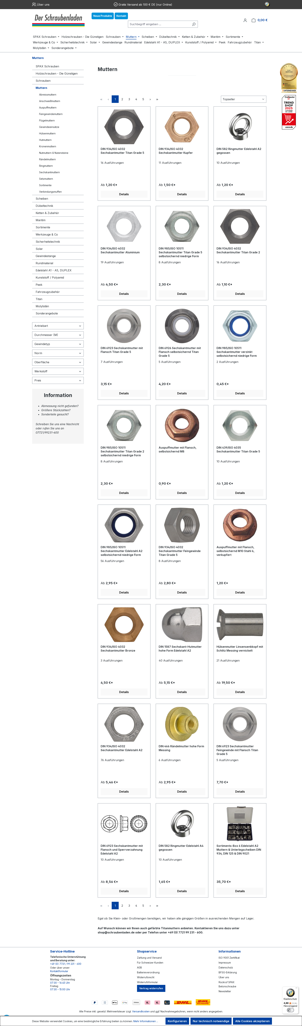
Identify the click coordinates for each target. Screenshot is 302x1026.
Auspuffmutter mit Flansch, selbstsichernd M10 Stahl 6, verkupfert (235, 551)
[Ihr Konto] (245, 20)
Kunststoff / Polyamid (50, 277)
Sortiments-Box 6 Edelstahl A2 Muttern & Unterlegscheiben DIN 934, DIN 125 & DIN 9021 (239, 849)
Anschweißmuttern (49, 101)
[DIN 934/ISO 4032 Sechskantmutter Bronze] (124, 624)
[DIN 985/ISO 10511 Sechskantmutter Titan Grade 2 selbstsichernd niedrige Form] (124, 425)
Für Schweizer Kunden (150, 962)
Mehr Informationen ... (145, 1021)
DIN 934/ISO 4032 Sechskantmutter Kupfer (176, 150)
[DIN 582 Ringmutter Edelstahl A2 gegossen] (240, 126)
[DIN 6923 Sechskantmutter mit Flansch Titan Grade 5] (124, 325)
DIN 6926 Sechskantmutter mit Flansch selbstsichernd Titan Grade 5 (180, 351)
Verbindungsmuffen (50, 191)
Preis (37, 380)
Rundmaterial (44, 263)
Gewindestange (46, 256)
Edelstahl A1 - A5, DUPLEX (53, 270)
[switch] (290, 1010)
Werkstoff (40, 371)
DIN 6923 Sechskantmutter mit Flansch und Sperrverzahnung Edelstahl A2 (122, 849)
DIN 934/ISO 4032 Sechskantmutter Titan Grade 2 (238, 250)
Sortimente (45, 185)
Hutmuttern (45, 139)
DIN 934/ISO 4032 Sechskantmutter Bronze (118, 648)
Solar (39, 249)
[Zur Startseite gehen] (58, 20)
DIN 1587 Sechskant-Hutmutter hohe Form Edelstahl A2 (180, 648)
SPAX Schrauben (47, 66)
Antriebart (41, 326)
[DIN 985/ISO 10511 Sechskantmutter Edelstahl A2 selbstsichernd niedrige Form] (124, 525)
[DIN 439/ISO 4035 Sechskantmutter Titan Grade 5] (240, 425)
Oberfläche (41, 362)
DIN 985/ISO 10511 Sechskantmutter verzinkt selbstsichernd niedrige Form (237, 351)
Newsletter (225, 991)
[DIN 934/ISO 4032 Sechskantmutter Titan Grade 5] (124, 126)
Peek (39, 284)
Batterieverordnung (148, 972)
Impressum (225, 962)
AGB (139, 967)
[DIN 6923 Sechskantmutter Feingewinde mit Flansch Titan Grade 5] (240, 724)
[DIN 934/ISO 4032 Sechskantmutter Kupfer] (182, 126)
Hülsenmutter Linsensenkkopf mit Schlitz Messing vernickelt (240, 648)
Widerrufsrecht (145, 977)
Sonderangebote (47, 313)
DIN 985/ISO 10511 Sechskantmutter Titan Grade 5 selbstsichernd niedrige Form (180, 252)
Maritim (40, 220)
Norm (38, 353)
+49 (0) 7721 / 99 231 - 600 (65, 963)
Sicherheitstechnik (48, 241)
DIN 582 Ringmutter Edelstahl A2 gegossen (239, 150)
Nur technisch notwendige (211, 1021)
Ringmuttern (46, 165)
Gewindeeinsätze (49, 126)
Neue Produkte (102, 15)
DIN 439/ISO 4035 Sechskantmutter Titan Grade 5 (238, 449)
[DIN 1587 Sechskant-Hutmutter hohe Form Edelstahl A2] (182, 624)
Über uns (43, 4)
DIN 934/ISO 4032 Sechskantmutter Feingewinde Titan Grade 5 (180, 551)
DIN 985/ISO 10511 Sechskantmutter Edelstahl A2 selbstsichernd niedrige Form (121, 551)
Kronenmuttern (47, 146)
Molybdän (42, 306)
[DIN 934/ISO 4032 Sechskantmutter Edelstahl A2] (124, 724)
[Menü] (296, 989)
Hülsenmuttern (47, 133)
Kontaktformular (59, 971)
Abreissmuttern (47, 94)
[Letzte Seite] (157, 99)
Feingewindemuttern (51, 114)
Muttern (41, 88)
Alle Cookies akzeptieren (252, 1021)
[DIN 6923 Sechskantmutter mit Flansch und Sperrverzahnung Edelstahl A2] (124, 823)
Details (124, 194)
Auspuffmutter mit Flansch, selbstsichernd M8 (177, 449)
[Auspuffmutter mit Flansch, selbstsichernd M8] (182, 425)
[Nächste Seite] (150, 99)
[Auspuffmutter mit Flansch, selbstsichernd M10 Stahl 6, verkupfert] (240, 525)
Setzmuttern (46, 178)
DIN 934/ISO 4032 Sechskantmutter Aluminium (120, 250)
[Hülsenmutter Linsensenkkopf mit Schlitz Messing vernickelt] (240, 624)
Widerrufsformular (147, 982)
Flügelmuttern (47, 120)
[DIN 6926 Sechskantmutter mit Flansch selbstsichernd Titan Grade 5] (182, 325)
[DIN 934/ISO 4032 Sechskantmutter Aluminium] (124, 226)
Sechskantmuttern (49, 172)
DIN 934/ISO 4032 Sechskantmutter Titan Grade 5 (122, 150)
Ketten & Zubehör (47, 213)
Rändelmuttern (47, 159)
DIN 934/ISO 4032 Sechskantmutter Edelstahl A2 (121, 748)
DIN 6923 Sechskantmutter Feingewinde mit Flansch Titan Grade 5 (237, 750)
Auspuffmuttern (47, 107)
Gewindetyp (42, 344)
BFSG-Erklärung (228, 972)
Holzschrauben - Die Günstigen (57, 73)
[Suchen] (194, 24)
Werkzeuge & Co (47, 234)
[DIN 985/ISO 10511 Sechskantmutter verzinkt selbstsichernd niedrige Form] (240, 325)
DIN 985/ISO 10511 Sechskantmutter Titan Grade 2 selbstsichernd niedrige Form (122, 451)
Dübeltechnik (44, 206)
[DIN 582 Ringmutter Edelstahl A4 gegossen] (182, 823)
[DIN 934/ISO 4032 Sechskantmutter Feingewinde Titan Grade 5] (182, 525)
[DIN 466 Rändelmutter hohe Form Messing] (182, 724)
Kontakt (121, 15)
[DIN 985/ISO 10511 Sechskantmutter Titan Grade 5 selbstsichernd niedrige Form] (182, 226)
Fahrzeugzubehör (48, 292)
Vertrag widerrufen (151, 988)
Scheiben (42, 198)
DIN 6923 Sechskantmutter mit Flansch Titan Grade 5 (122, 350)
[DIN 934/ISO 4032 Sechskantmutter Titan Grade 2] (240, 226)
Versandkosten (141, 1011)
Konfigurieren (177, 1021)
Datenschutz (226, 967)
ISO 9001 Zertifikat (229, 957)
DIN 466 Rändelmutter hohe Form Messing (181, 748)
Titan (39, 299)
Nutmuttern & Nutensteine (53, 152)
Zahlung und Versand (149, 957)
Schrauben (43, 80)
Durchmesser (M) (46, 335)
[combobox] (159, 24)
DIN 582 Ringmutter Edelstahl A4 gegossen (181, 847)
